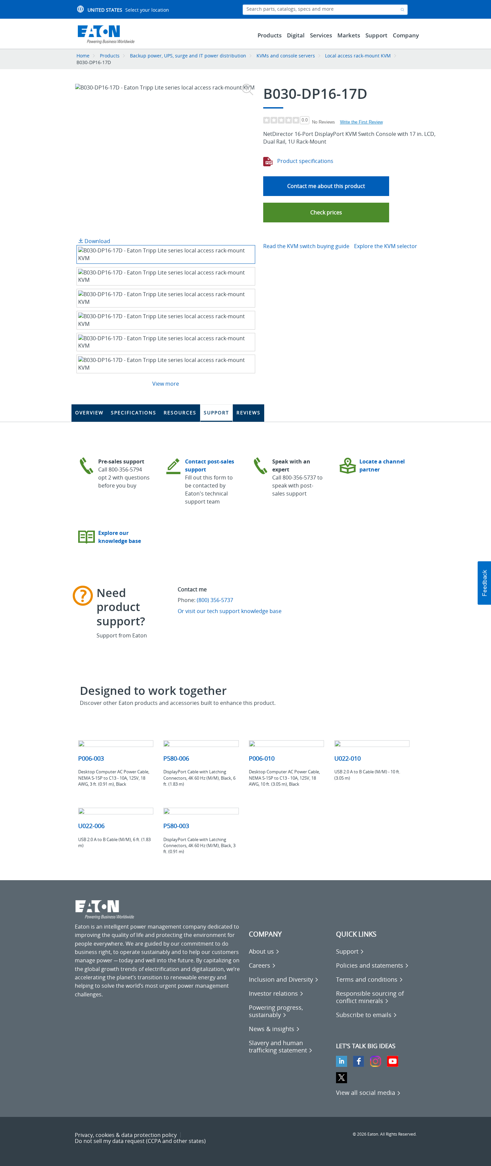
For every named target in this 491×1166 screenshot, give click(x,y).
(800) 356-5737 (215, 600)
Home (83, 55)
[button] (326, 212)
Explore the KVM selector (385, 246)
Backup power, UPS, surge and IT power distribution (188, 55)
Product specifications (304, 161)
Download (96, 241)
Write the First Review (361, 122)
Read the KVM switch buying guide (306, 246)
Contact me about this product (326, 186)
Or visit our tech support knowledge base (230, 611)
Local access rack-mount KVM (358, 55)
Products (110, 55)
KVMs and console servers (286, 55)
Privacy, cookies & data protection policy (126, 1135)
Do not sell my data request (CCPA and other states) (140, 1141)
